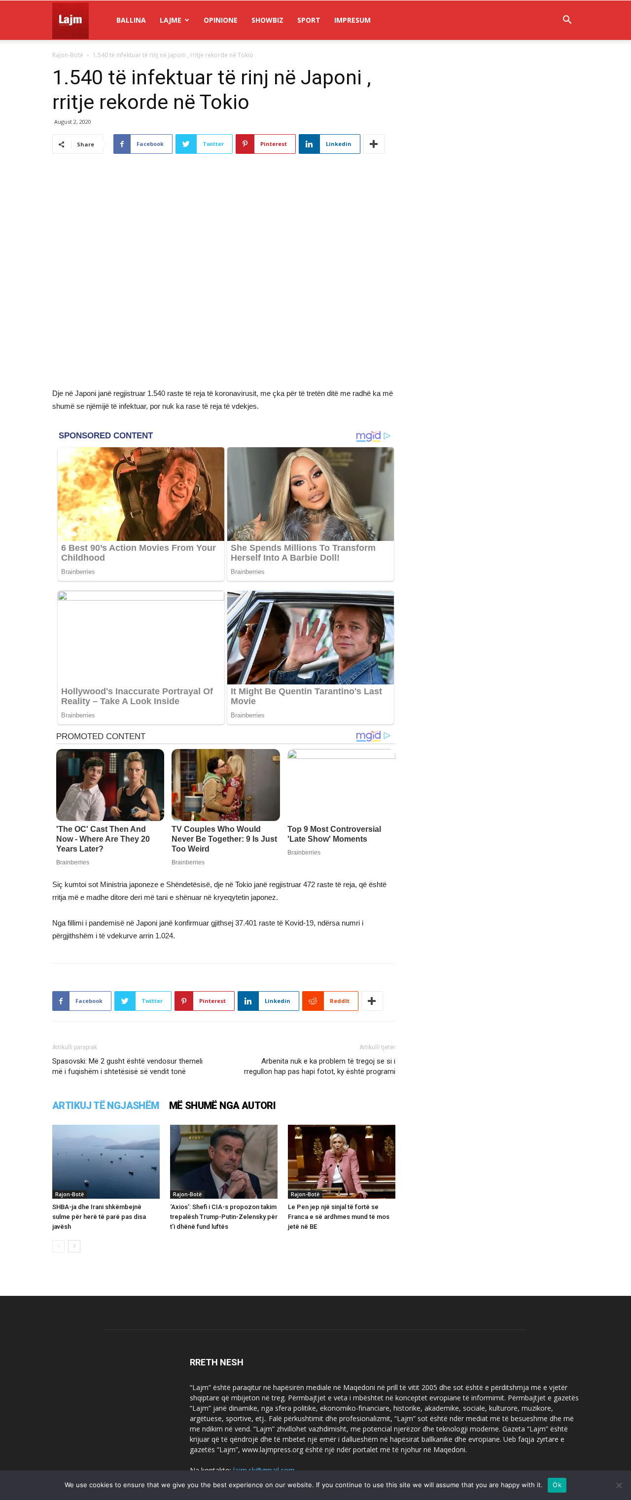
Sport (308, 20)
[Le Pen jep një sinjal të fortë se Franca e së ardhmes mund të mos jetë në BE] (341, 1162)
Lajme (170, 20)
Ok (557, 1485)
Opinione (221, 20)
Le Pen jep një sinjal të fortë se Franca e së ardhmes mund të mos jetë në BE (338, 1216)
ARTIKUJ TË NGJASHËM (105, 1105)
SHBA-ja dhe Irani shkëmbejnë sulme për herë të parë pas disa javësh (99, 1216)
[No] (619, 1485)
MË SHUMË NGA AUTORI (222, 1105)
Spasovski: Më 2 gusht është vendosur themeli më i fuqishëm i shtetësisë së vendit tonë (127, 1066)
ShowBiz (267, 20)
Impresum (352, 20)
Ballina (131, 20)
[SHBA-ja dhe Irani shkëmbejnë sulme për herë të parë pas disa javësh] (106, 1162)
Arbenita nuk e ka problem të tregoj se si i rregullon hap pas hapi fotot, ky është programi (319, 1066)
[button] (567, 21)
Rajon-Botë (67, 55)
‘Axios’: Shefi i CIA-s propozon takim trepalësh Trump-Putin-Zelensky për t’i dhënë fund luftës (224, 1216)
